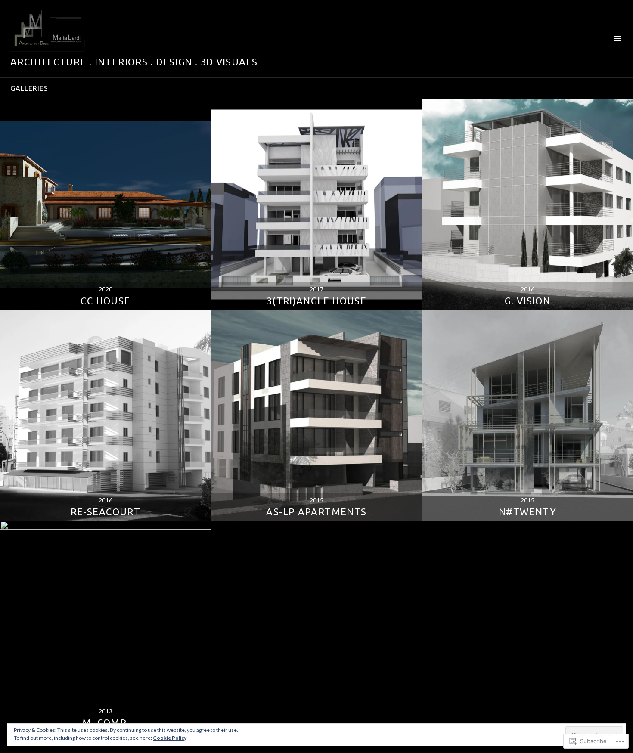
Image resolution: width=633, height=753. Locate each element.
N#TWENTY (527, 511)
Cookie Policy (169, 737)
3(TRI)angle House (316, 300)
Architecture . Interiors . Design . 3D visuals (134, 61)
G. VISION (527, 300)
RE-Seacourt (105, 511)
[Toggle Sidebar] (617, 38)
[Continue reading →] (105, 204)
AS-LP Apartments (316, 511)
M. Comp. (105, 722)
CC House (105, 300)
